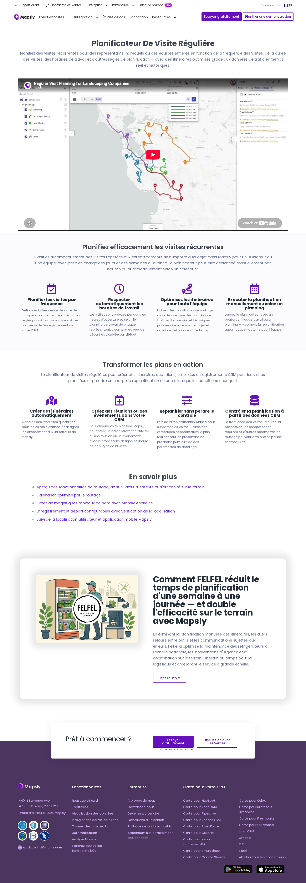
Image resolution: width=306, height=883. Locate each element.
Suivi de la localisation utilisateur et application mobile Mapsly (94, 519)
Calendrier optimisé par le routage (68, 495)
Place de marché (151, 5)
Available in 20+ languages (42, 847)
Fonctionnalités (51, 17)
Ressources (161, 17)
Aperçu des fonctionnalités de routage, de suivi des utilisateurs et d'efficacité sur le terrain (120, 487)
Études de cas (113, 17)
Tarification (138, 17)
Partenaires (120, 5)
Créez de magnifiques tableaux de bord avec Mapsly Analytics (94, 503)
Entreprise (95, 5)
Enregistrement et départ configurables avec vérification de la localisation (105, 511)
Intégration (83, 17)
